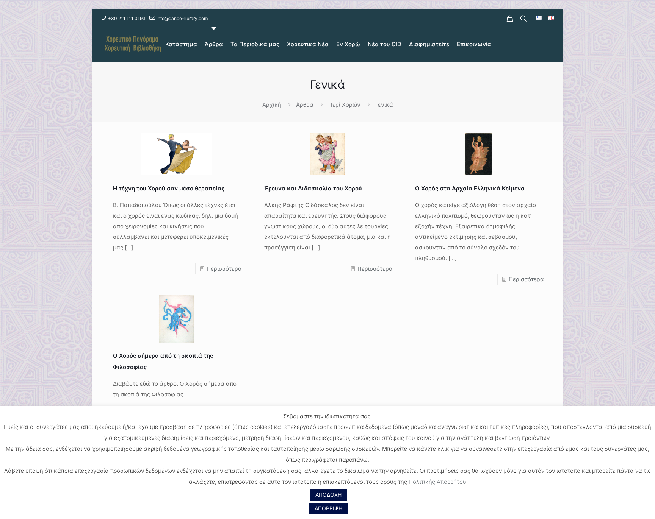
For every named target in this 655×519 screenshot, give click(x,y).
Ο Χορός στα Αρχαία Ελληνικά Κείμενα (470, 188)
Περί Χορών (344, 104)
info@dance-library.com (182, 18)
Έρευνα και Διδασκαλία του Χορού (313, 188)
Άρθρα (304, 104)
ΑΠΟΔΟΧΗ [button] (328, 494)
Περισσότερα (224, 268)
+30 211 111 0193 (127, 18)
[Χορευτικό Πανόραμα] (131, 44)
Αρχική (271, 104)
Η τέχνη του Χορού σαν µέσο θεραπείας (168, 188)
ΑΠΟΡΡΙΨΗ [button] (328, 508)
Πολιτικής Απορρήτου (437, 481)
